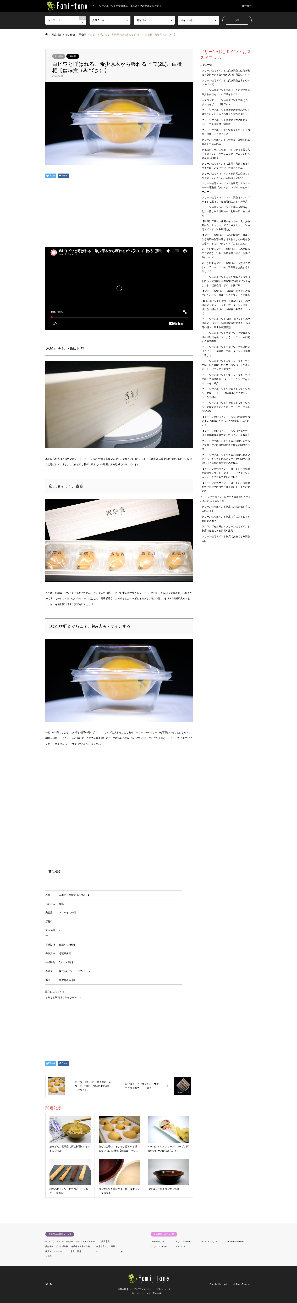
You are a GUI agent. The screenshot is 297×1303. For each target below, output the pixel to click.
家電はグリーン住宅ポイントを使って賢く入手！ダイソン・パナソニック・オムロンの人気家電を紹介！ (226, 153)
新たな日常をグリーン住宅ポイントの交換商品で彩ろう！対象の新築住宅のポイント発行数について (226, 253)
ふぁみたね (226, 1284)
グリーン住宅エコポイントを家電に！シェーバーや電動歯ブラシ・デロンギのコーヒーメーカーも (226, 187)
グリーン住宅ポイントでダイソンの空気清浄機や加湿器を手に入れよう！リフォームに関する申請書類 (226, 337)
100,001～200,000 (235, 1241)
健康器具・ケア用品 (105, 1246)
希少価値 (59, 56)
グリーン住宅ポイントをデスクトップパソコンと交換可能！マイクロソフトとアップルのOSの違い (226, 407)
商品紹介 (56, 34)
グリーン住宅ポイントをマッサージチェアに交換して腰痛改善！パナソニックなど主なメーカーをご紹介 (226, 379)
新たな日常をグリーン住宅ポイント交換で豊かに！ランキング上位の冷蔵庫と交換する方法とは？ (226, 267)
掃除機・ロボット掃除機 (56, 1246)
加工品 (48, 1256)
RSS (51, 1284)
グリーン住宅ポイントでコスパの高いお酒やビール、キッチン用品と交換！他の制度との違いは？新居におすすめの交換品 (226, 459)
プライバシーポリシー (166, 1289)
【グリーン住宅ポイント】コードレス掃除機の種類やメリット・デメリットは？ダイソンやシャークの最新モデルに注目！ (226, 472)
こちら (56, 991)
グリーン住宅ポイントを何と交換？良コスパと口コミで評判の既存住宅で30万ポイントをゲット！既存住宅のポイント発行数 (226, 281)
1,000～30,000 (157, 1241)
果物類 (73, 56)
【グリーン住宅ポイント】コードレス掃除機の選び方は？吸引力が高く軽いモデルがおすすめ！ (226, 486)
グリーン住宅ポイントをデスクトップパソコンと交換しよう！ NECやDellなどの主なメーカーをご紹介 (226, 393)
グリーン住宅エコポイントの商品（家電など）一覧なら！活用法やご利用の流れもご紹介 (226, 211)
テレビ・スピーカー (85, 1241)
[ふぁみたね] (148, 1281)
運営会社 (247, 5)
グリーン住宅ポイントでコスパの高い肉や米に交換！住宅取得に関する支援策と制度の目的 (226, 444)
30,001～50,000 (183, 1241)
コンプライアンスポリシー (141, 1289)
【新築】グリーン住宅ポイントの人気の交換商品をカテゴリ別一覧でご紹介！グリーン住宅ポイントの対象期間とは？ (226, 225)
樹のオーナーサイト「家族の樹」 (147, 1293)
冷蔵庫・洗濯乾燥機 (80, 1246)
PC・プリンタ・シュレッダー (59, 1241)
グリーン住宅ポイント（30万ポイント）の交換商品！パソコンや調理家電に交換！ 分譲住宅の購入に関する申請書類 (226, 323)
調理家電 (105, 1241)
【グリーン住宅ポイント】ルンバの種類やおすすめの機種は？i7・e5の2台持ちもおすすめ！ (226, 421)
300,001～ (181, 1246)
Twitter (46, 1284)
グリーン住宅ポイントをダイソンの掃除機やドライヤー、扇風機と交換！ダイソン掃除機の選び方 (226, 351)
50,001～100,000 (209, 1241)
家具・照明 (76, 1251)
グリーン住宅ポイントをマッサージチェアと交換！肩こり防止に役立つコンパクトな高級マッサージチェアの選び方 (226, 365)
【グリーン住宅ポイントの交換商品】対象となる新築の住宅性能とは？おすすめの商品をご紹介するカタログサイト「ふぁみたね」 (226, 239)
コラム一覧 (206, 64)
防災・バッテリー (53, 1251)
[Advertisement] (119, 223)
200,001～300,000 (159, 1246)
